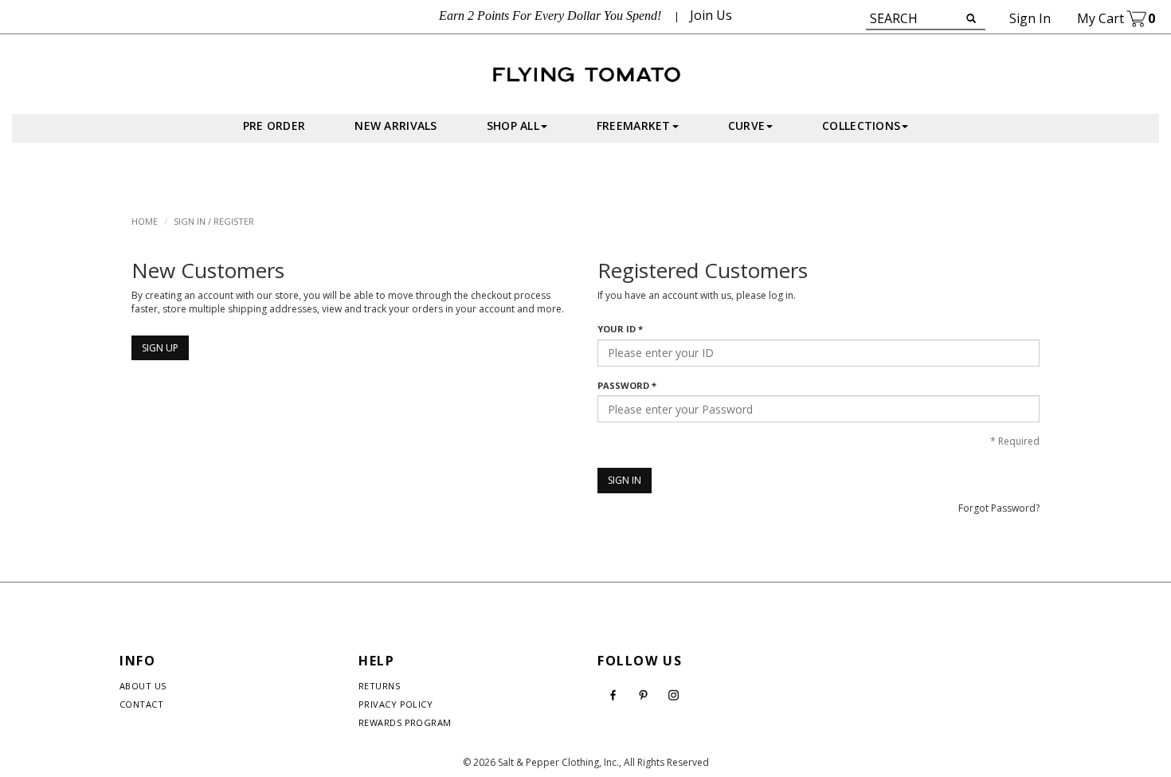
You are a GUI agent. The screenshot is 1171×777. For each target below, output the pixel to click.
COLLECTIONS (861, 125)
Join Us (711, 15)
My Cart (1116, 18)
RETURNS (379, 686)
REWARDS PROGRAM (405, 722)
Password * (626, 385)
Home (144, 221)
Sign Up (160, 348)
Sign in (1030, 18)
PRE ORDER (274, 125)
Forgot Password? (999, 508)
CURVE (746, 125)
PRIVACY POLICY (395, 704)
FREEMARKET (634, 125)
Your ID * (620, 329)
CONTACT (141, 704)
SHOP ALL (513, 125)
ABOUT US (142, 686)
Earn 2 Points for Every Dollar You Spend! (550, 15)
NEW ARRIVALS (395, 125)
